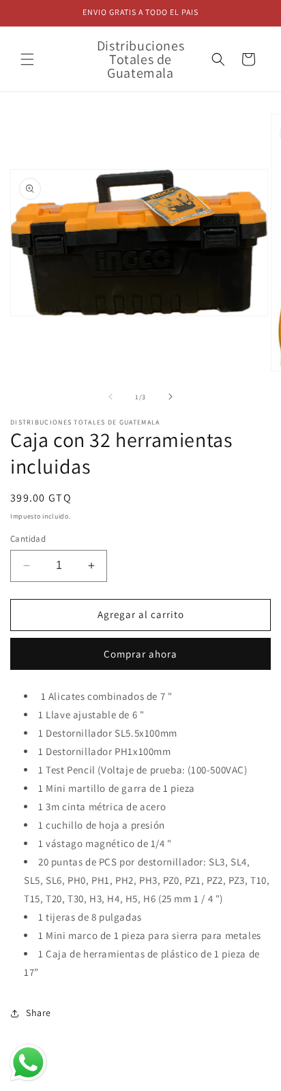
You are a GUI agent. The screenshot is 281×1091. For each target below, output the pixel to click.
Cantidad (28, 538)
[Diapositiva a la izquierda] (110, 397)
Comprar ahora (140, 653)
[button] (27, 59)
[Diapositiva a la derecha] (171, 397)
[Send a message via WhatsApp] (28, 1062)
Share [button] (38, 1013)
